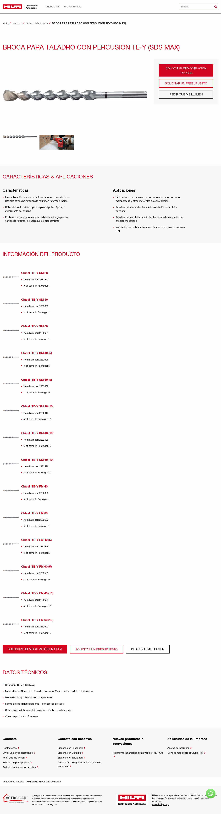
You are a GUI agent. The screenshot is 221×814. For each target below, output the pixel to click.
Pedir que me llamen (186, 94)
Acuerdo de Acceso (13, 781)
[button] (52, 6)
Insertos (16, 23)
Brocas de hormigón (37, 23)
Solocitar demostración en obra (186, 70)
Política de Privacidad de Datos (44, 781)
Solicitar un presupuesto (186, 83)
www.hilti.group (160, 804)
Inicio (5, 23)
